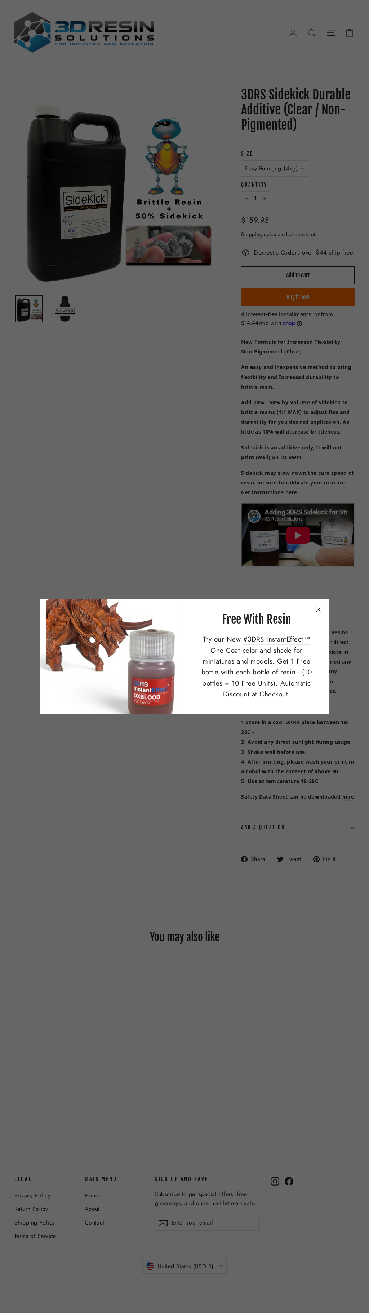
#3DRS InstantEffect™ (277, 639)
